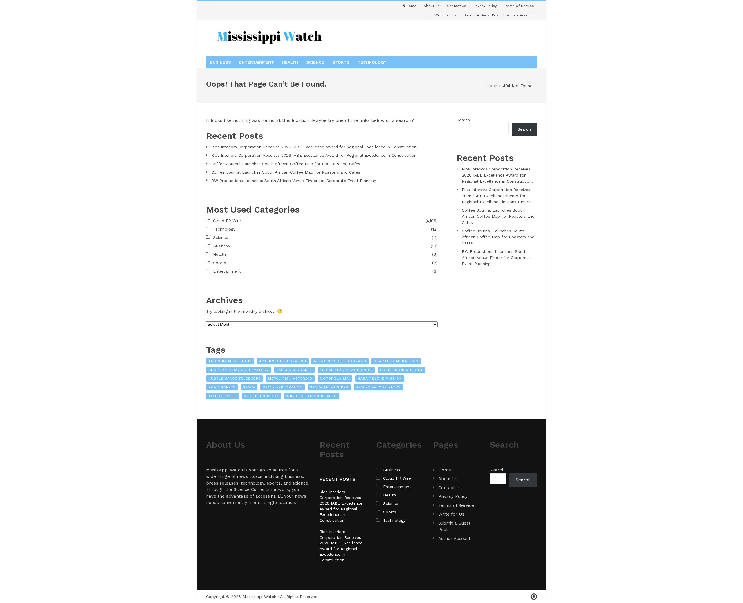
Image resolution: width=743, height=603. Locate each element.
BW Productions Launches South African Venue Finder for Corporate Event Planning (293, 180)
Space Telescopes (329, 387)
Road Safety (221, 387)
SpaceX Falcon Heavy (378, 387)
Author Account (520, 15)
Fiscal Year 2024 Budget (346, 370)
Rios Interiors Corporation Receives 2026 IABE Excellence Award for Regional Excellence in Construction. (314, 147)
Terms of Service (519, 6)
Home (410, 6)
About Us (432, 6)
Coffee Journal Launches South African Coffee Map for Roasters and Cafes (285, 163)
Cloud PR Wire (227, 220)
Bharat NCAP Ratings (396, 361)
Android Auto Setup (230, 361)
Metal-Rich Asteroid (290, 379)
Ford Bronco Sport (401, 370)
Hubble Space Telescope (234, 379)
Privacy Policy (485, 6)
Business (220, 62)
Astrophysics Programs (340, 361)
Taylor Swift (222, 396)
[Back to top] (534, 596)
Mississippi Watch (259, 596)
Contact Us (456, 6)
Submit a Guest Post (482, 15)
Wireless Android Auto (311, 396)
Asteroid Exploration (282, 361)
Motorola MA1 (335, 379)
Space (249, 387)
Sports (340, 62)
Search (463, 120)
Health (290, 62)
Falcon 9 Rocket (294, 370)
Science (315, 62)
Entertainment (256, 62)
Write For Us (445, 15)
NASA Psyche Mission (380, 379)
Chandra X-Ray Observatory (238, 370)
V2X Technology (261, 396)
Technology (372, 62)
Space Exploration (282, 387)
